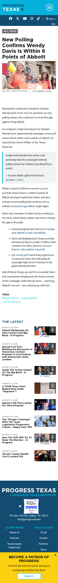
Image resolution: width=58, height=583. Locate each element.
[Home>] (13, 7)
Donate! (29, 576)
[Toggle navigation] (49, 7)
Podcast (14, 538)
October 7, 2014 (14, 180)
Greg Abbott (29, 298)
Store (44, 549)
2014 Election (12, 301)
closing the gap (18, 206)
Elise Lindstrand (14, 91)
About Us (14, 532)
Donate (43, 538)
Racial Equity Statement (14, 545)
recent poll (22, 255)
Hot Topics (10, 31)
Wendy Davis (10, 298)
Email (44, 532)
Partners (43, 543)
